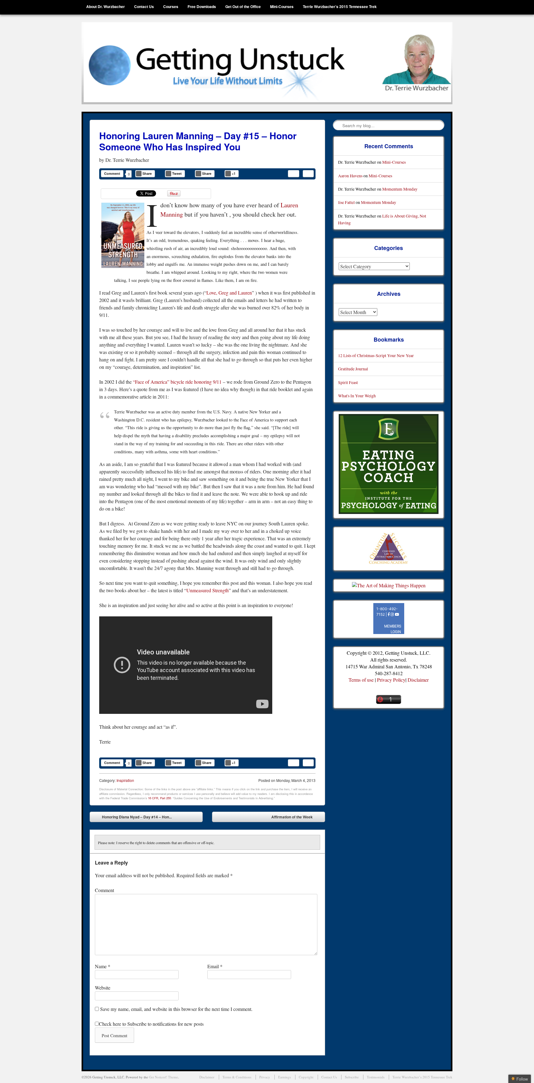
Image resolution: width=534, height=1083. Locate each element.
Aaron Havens (350, 176)
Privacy (264, 1077)
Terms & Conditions (236, 1077)
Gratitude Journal (353, 369)
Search (338, 125)
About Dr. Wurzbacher (105, 6)
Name (102, 966)
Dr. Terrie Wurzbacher (127, 160)
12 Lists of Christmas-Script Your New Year (376, 355)
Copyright (306, 1077)
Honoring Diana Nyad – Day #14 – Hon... (132, 818)
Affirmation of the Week (296, 818)
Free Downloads (202, 6)
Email (214, 966)
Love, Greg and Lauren (229, 292)
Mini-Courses (282, 6)
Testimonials (375, 1077)
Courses (170, 6)
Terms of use (361, 679)
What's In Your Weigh (357, 396)
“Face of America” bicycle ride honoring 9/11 (177, 381)
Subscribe (352, 1077)
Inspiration (125, 780)
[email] (293, 173)
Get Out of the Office (243, 6)
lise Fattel (346, 202)
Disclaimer (418, 679)
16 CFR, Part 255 (159, 798)
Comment (112, 173)
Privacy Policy (391, 679)
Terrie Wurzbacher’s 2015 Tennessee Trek (340, 6)
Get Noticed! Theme (163, 1077)
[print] (308, 173)
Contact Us (144, 6)
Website (102, 987)
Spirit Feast (348, 382)
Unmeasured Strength (207, 590)
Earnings (284, 1077)
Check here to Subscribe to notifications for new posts (151, 1023)
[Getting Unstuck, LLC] (267, 63)
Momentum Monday (399, 189)
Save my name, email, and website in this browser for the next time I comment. (176, 1009)
